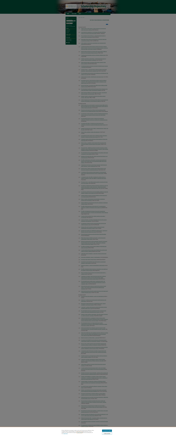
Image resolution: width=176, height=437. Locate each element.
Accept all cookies (107, 430)
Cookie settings (79, 432)
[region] (88, 432)
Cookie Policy (65, 433)
